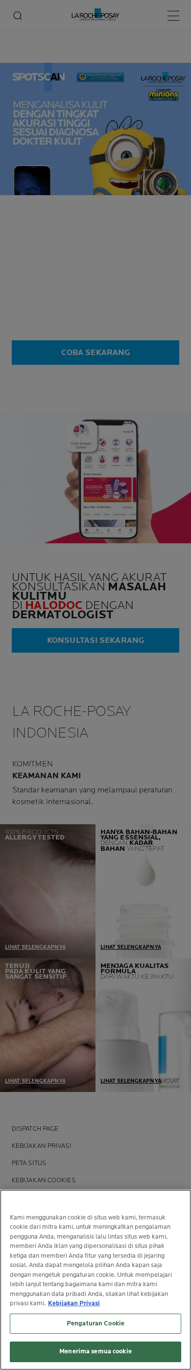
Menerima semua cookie (95, 1351)
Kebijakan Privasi (74, 1303)
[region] (95, 1280)
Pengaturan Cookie (95, 1323)
